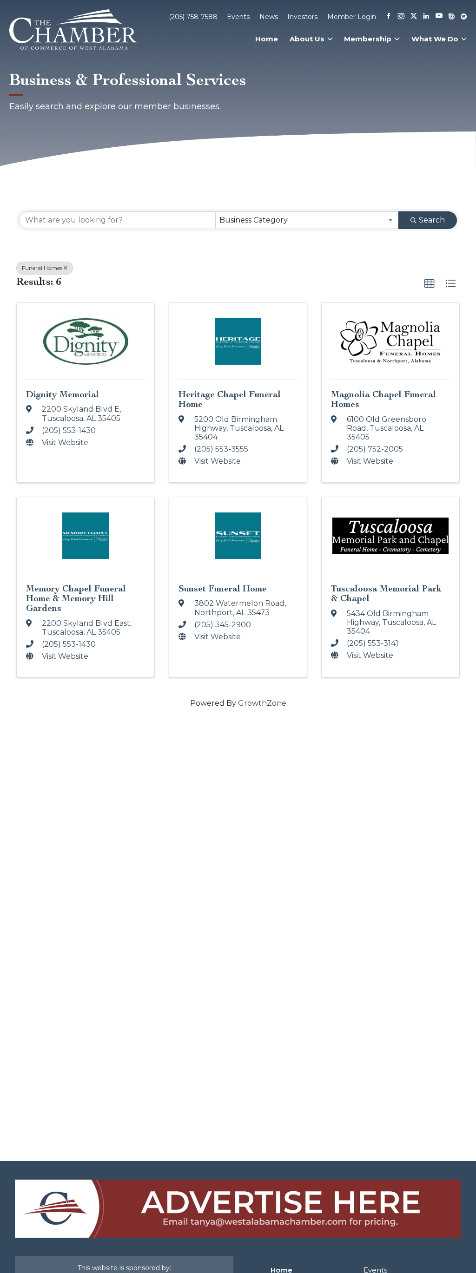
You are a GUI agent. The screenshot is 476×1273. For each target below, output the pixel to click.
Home (266, 38)
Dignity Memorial (62, 394)
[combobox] (307, 220)
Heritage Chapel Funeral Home (229, 399)
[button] (429, 284)
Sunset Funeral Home (222, 588)
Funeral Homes (42, 267)
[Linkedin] (426, 17)
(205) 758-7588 (193, 17)
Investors (302, 17)
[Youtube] (439, 16)
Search (432, 220)
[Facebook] (388, 17)
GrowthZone (262, 703)
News (268, 17)
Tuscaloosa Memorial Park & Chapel (386, 593)
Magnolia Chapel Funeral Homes (383, 399)
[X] (413, 17)
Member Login (351, 17)
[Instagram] (401, 17)
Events (238, 17)
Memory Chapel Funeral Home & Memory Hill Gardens (76, 598)
